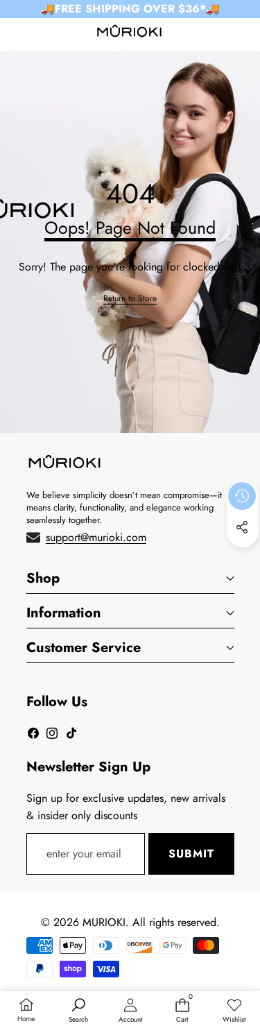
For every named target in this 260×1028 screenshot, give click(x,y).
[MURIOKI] (129, 34)
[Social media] (242, 527)
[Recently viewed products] (242, 496)
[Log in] (211, 33)
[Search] (48, 33)
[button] (243, 33)
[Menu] (15, 33)
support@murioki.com (96, 537)
